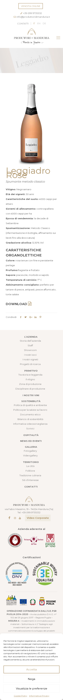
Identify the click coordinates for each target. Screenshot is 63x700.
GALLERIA (31, 446)
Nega (31, 679)
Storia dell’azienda (30, 340)
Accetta (31, 669)
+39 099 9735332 (32, 13)
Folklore (30, 470)
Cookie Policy (20, 695)
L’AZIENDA (30, 336)
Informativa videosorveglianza (30, 423)
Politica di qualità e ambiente (30, 405)
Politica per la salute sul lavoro (30, 409)
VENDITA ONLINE (30, 6)
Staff (30, 345)
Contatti (23, 23)
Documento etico (30, 414)
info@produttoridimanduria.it (33, 16)
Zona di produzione (30, 384)
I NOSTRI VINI (31, 395)
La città (30, 466)
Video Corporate (38, 518)
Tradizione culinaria (30, 475)
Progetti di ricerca (30, 364)
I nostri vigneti (30, 359)
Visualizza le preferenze (31, 688)
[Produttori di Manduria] (31, 37)
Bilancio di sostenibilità (30, 419)
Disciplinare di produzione (30, 388)
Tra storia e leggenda (30, 374)
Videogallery (30, 455)
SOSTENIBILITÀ (30, 401)
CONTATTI (31, 486)
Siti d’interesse (30, 480)
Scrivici (30, 428)
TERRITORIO (31, 462)
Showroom (30, 350)
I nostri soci (30, 354)
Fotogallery (30, 450)
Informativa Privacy (39, 695)
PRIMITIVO (31, 370)
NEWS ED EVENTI (31, 441)
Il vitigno (30, 379)
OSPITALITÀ (30, 435)
